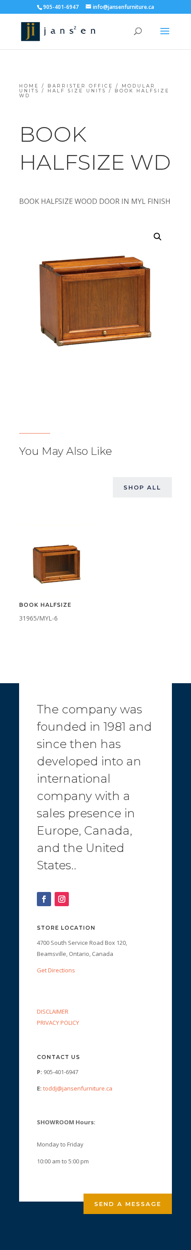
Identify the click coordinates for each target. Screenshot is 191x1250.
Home (29, 86)
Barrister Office (80, 86)
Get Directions (56, 970)
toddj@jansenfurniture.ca (77, 1088)
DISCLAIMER (52, 1011)
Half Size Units (77, 91)
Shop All (142, 487)
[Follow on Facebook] (44, 899)
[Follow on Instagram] (62, 899)
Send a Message (127, 1203)
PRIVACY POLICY (58, 1023)
